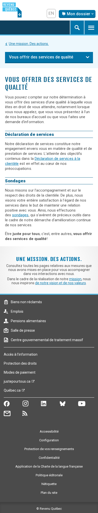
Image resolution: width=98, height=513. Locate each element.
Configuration (49, 440)
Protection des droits (20, 363)
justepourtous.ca (17, 382)
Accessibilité (49, 431)
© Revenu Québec (49, 509)
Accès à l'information (20, 354)
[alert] (77, 14)
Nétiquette (49, 484)
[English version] (51, 13)
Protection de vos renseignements (49, 449)
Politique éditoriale (49, 475)
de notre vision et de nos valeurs (60, 283)
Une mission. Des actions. (29, 44)
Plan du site (49, 493)
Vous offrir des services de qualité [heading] (41, 57)
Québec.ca (12, 391)
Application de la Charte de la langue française (49, 466)
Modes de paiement (19, 372)
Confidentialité (49, 458)
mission (75, 279)
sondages (20, 215)
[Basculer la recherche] (77, 27)
